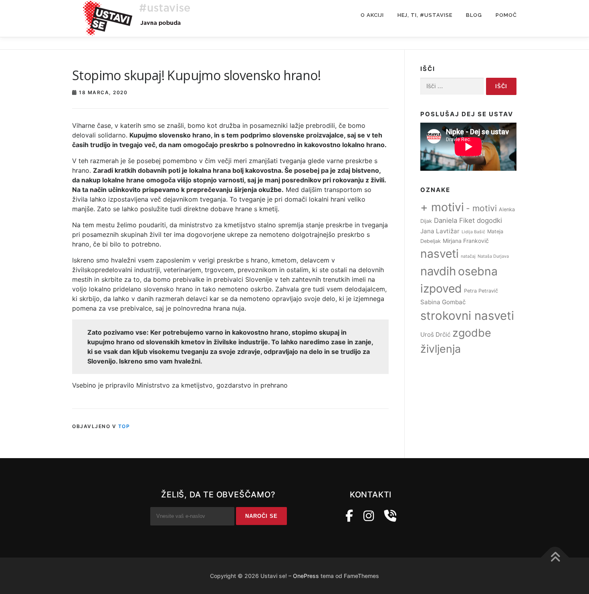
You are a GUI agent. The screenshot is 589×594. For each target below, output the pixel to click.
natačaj (468, 256)
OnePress (306, 575)
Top (124, 426)
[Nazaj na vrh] (555, 557)
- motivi (481, 208)
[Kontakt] (390, 516)
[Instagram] (368, 516)
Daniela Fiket (454, 220)
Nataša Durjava (493, 256)
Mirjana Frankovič (466, 240)
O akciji (372, 15)
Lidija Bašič (473, 231)
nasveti (439, 254)
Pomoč (506, 15)
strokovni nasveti (467, 316)
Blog (474, 15)
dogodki (489, 220)
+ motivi (442, 207)
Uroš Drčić (435, 334)
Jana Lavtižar (440, 231)
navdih (438, 271)
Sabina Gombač (443, 302)
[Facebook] (349, 516)
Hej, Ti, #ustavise (424, 15)
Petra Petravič (481, 291)
